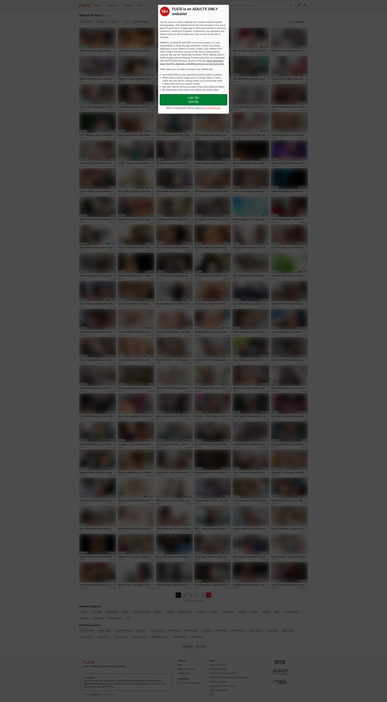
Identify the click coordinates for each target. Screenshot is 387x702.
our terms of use (212, 108)
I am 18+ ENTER (194, 100)
